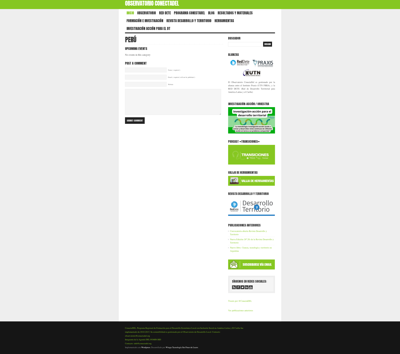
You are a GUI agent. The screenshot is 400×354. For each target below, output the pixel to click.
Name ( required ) (174, 70)
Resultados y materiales (235, 12)
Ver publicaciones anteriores (240, 310)
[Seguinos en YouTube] (251, 287)
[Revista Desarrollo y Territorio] (251, 216)
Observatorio (146, 12)
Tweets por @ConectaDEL (240, 300)
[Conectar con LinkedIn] (246, 287)
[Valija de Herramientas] (251, 184)
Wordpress (145, 347)
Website (170, 84)
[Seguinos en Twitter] (242, 287)
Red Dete (165, 12)
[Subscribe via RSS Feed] (234, 287)
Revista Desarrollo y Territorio (188, 20)
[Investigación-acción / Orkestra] (251, 132)
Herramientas (224, 20)
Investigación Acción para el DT (148, 28)
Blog (211, 12)
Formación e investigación (145, 20)
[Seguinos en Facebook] (238, 287)
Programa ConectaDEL (189, 12)
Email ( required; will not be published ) (181, 77)
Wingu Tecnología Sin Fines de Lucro (182, 347)
